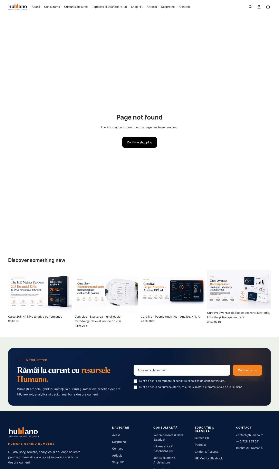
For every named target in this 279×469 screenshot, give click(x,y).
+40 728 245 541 (247, 441)
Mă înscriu (247, 370)
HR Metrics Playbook (209, 458)
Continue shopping (139, 142)
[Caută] (250, 6)
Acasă (116, 435)
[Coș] (267, 6)
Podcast (200, 444)
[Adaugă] (65, 306)
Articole (117, 455)
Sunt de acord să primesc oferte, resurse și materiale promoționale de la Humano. (191, 387)
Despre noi (119, 441)
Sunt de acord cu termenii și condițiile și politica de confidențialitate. (182, 380)
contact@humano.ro (249, 435)
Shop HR (118, 462)
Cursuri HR (202, 438)
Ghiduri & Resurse (206, 451)
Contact (117, 448)
